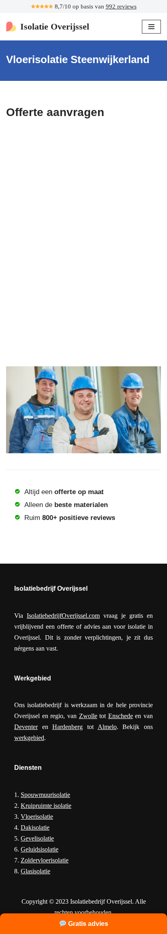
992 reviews (121, 6)
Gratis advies (87, 923)
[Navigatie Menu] (151, 27)
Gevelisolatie (37, 838)
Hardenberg (67, 726)
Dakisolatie (35, 827)
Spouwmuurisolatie (45, 794)
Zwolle (88, 715)
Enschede (120, 715)
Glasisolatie (35, 871)
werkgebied (29, 737)
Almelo (107, 726)
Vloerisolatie (37, 816)
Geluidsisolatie (39, 849)
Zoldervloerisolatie (45, 860)
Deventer (26, 726)
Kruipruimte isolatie (46, 805)
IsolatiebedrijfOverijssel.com (63, 615)
